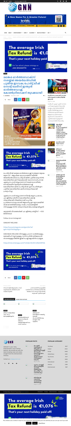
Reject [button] (34, 423)
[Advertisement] (58, 52)
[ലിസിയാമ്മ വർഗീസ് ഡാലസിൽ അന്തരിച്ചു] (29, 379)
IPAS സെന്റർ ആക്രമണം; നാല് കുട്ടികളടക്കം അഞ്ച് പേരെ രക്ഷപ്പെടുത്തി (12, 289)
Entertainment (17, 32)
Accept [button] (28, 423)
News (9, 32)
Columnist (31, 32)
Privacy (46, 392)
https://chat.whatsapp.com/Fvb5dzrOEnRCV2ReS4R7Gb (24, 243)
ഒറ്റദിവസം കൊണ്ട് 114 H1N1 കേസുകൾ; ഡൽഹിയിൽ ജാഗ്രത (57, 97)
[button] (65, 33)
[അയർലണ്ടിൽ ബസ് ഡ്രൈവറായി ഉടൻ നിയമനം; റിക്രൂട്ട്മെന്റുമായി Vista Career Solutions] (24, 309)
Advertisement (53, 392)
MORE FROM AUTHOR (21, 299)
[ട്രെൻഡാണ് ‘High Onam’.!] (51, 143)
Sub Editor (7, 95)
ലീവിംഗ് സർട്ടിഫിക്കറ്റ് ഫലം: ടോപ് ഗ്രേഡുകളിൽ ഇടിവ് (9, 314)
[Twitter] (57, 1)
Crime (25, 32)
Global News (51, 92)
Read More (42, 423)
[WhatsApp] (27, 99)
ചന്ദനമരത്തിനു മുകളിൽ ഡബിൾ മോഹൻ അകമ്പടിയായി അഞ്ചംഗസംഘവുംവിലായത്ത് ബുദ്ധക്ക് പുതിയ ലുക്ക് (35, 290)
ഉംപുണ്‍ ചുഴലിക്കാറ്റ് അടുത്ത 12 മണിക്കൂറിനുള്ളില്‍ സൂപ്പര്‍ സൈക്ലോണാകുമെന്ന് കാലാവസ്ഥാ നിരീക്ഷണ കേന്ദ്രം (39, 353)
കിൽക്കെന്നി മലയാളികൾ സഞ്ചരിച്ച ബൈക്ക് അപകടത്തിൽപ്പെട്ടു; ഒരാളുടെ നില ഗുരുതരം (39, 317)
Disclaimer (40, 392)
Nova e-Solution (25, 392)
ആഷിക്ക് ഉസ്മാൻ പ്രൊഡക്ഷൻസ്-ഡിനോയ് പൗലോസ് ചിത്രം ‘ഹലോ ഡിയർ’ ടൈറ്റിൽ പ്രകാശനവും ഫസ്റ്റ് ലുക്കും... (61, 130)
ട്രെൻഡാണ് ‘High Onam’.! (60, 143)
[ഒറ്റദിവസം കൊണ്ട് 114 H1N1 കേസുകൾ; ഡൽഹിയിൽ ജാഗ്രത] (58, 86)
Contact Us (60, 392)
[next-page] (7, 327)
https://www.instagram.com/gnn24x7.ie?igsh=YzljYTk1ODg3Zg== (18, 228)
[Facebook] (15, 99)
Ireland (9, 37)
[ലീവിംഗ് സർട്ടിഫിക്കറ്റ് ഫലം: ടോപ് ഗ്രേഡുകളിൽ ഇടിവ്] (9, 307)
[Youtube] (66, 1)
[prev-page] (4, 327)
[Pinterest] (23, 99)
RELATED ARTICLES (9, 299)
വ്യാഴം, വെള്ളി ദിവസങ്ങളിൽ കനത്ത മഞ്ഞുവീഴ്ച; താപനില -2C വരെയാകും (39, 369)
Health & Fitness (41, 32)
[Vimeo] (60, 1)
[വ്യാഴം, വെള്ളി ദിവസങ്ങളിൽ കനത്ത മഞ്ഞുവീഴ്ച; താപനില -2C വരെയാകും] (29, 366)
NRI (48, 32)
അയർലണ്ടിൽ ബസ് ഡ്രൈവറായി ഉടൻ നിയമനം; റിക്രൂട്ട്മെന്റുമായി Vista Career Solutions (61, 165)
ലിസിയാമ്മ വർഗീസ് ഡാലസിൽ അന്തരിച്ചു (37, 380)
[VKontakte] (63, 1)
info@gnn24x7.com (15, 359)
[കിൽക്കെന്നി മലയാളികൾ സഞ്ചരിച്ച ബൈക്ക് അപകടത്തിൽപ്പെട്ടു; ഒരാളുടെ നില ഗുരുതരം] (39, 307)
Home (5, 32)
